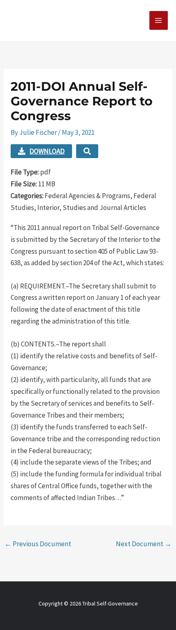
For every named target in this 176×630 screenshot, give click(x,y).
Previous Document (38, 543)
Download (47, 151)
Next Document (143, 543)
